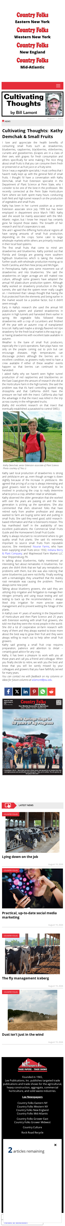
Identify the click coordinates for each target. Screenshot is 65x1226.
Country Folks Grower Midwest (32, 1122)
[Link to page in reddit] (51, 692)
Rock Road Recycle (32, 1132)
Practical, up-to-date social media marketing (29, 915)
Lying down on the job (20, 856)
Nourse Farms (41, 546)
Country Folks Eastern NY (32, 1103)
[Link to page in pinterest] (34, 692)
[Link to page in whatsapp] (43, 692)
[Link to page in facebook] (8, 692)
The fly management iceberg (25, 978)
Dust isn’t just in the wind (23, 1034)
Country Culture (32, 1127)
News (7, 121)
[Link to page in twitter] (17, 692)
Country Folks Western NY (32, 1106)
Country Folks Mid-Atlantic (32, 1113)
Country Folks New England (32, 1110)
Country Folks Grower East (32, 1118)
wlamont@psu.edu (42, 680)
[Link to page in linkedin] (26, 692)
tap (58, 85)
